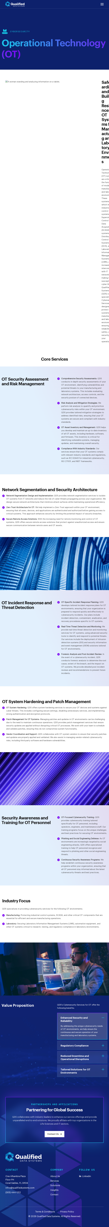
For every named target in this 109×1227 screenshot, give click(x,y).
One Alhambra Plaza (15, 1176)
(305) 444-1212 (13, 1192)
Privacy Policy (67, 1212)
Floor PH (9, 1180)
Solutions (55, 1185)
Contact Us (53, 1134)
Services (54, 1181)
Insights (54, 1190)
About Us (55, 1176)
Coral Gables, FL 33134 (16, 1183)
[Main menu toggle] (102, 4)
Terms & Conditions (45, 1212)
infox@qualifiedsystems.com (19, 1188)
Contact (54, 1195)
